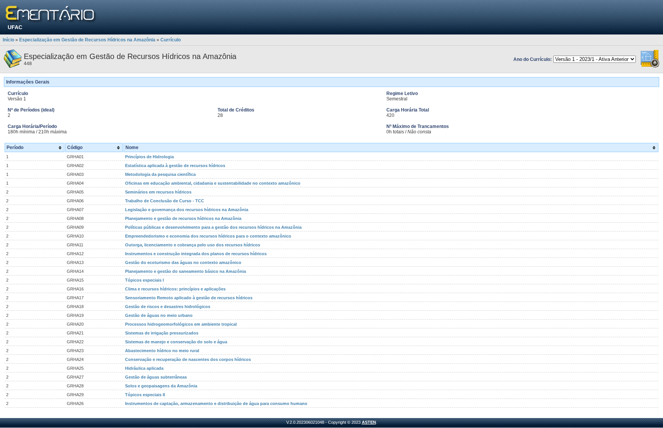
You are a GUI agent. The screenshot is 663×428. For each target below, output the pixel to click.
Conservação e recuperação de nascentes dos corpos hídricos (188, 359)
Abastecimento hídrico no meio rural (162, 350)
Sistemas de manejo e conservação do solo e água (176, 341)
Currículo (170, 40)
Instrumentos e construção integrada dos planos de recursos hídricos (196, 253)
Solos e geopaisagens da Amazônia (161, 386)
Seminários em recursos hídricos (158, 192)
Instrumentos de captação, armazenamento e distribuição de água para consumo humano (216, 403)
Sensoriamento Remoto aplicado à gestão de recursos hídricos (188, 297)
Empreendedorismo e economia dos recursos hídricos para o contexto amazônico (208, 236)
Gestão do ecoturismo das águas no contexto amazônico (183, 262)
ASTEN (369, 422)
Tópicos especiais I (144, 280)
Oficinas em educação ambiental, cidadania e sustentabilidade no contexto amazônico (212, 183)
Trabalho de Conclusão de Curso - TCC (164, 200)
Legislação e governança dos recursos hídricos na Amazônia (186, 209)
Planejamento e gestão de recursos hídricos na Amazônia (183, 218)
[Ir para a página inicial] (51, 14)
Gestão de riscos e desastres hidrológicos (167, 306)
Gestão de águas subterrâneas (156, 377)
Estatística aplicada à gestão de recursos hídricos (175, 165)
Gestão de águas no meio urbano (159, 315)
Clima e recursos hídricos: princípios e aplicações (175, 289)
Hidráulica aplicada (144, 368)
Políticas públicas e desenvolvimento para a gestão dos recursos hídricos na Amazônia (213, 227)
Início (8, 40)
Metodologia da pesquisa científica (160, 174)
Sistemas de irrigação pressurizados (161, 333)
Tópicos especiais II (145, 394)
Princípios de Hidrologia (149, 156)
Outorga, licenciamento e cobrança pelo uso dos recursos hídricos (192, 245)
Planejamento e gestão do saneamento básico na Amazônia (185, 271)
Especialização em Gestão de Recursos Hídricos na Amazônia (87, 40)
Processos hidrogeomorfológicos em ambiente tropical (181, 324)
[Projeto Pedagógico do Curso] (650, 66)
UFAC (15, 27)
